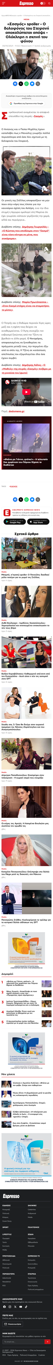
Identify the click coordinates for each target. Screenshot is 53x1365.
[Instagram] (10, 1307)
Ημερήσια (31, 1238)
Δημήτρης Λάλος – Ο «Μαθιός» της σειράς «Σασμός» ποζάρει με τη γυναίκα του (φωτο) (26, 368)
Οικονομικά (6, 1264)
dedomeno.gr (16, 411)
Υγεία (4, 1242)
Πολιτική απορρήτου (36, 1289)
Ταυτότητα (32, 1278)
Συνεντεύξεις (32, 1264)
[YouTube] (21, 1307)
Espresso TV (34, 1256)
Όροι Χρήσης (33, 1286)
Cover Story (6, 1221)
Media (30, 1217)
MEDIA (26, 19)
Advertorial (6, 1278)
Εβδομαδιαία (33, 1242)
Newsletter (6, 1282)
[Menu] (3, 3)
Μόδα (4, 1250)
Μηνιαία (31, 1246)
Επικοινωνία (32, 1282)
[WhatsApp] (26, 83)
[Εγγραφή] (47, 1341)
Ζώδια (30, 1234)
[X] (15, 1307)
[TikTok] (26, 1307)
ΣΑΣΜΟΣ (13, 486)
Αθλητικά (6, 1260)
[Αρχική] (11, 1196)
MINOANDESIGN (31, 1361)
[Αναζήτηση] (49, 3)
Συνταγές (5, 1246)
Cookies (41, 1355)
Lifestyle (6, 1234)
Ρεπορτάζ (6, 1209)
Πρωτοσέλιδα (8, 1256)
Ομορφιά (5, 1238)
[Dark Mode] (43, 3)
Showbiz (32, 1205)
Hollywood (32, 1213)
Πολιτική (5, 1213)
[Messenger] (32, 83)
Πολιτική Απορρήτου (28, 1355)
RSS (4, 1286)
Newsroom (26, 46)
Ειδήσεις (6, 1205)
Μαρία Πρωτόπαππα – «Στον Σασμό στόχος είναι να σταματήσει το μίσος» (25, 305)
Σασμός (38, 116)
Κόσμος (5, 1217)
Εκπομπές (31, 1260)
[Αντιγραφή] (38, 83)
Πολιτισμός (33, 1227)
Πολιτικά (5, 1268)
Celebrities (32, 1209)
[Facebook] (15, 83)
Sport (5, 1227)
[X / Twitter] (21, 83)
